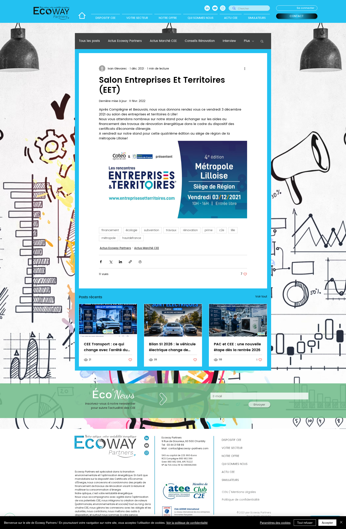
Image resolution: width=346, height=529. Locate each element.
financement (110, 230)
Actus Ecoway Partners (125, 41)
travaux (171, 230)
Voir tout (261, 296)
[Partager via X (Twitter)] (111, 262)
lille (233, 230)
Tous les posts (89, 41)
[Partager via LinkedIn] (120, 262)
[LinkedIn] (207, 8)
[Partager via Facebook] (101, 262)
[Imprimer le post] (140, 262)
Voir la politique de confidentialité (187, 523)
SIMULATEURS (230, 480)
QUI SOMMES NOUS (234, 464)
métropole (109, 238)
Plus (247, 41)
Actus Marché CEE (163, 41)
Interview (229, 41)
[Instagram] (222, 8)
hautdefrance (131, 238)
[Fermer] (341, 522)
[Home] (82, 15)
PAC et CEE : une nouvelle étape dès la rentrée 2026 (237, 347)
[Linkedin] (146, 438)
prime (208, 230)
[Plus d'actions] (244, 68)
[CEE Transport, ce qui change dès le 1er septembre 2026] (108, 320)
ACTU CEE (228, 472)
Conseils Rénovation (200, 41)
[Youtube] (215, 8)
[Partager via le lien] (130, 262)
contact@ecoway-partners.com (188, 448)
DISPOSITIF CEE (231, 440)
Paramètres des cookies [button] (275, 523)
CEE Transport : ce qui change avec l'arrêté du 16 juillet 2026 (106, 347)
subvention (151, 230)
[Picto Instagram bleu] (146, 452)
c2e (221, 230)
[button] (262, 41)
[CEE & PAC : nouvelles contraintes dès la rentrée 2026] (238, 320)
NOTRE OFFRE (230, 456)
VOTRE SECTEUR (232, 448)
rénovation (190, 230)
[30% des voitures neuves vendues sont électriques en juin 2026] (173, 320)
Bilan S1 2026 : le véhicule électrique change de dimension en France (172, 347)
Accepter (327, 523)
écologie (131, 230)
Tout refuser (305, 523)
